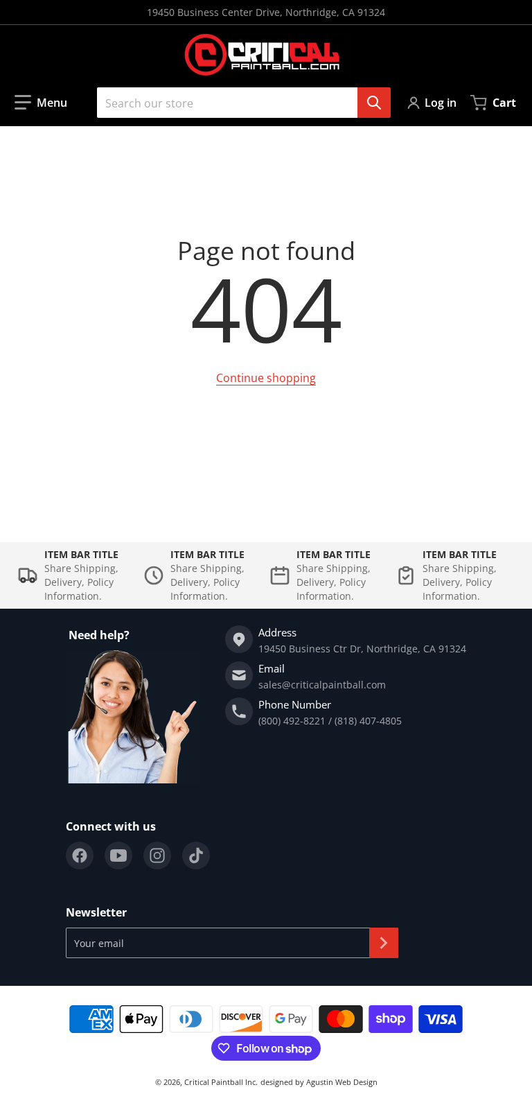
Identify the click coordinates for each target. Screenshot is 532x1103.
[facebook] (80, 855)
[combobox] (238, 102)
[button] (40, 102)
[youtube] (118, 855)
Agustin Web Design (342, 1082)
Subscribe (383, 943)
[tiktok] (196, 855)
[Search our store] (374, 102)
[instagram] (157, 855)
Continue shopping (266, 377)
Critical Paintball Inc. (221, 1082)
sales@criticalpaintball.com (322, 684)
